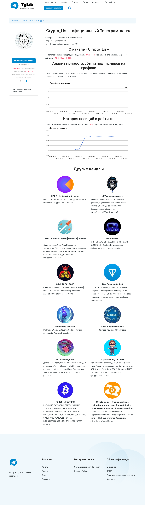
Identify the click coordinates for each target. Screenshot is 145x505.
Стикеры (96, 2)
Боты (85, 2)
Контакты (111, 479)
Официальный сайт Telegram (87, 467)
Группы (75, 2)
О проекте (111, 467)
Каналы (64, 2)
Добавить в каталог (54, 8)
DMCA (109, 471)
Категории (48, 2)
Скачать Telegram (82, 471)
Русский (108, 2)
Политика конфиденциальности (121, 475)
